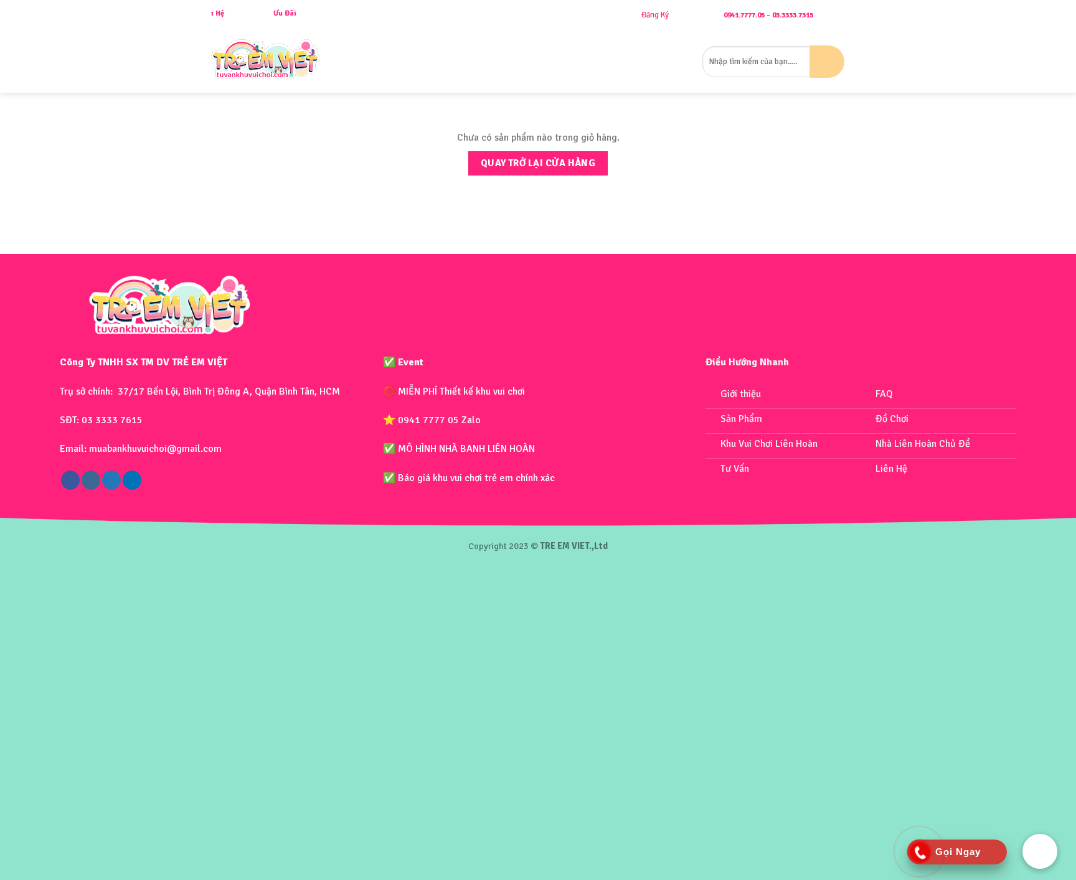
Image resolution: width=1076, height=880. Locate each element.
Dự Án (613, 62)
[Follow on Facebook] (70, 480)
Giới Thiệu (411, 62)
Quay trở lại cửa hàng (538, 163)
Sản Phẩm (459, 62)
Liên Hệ (681, 62)
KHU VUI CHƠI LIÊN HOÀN (545, 62)
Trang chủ (361, 62)
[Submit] (827, 61)
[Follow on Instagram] (91, 480)
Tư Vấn (645, 62)
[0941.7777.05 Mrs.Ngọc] (859, 15)
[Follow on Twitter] (111, 480)
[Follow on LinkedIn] (132, 480)
